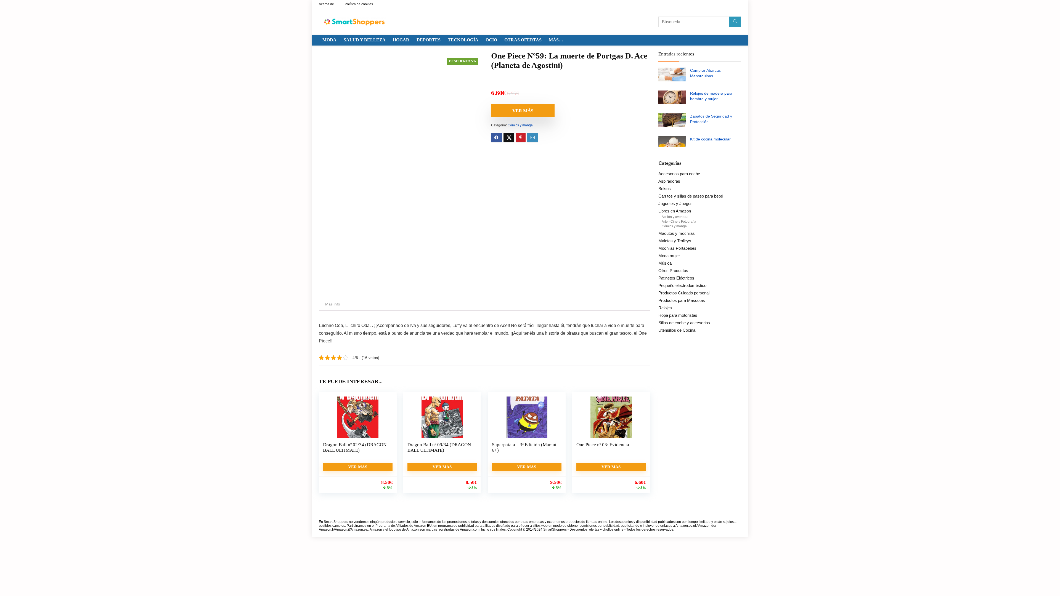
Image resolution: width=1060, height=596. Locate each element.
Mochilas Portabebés (677, 248)
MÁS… (556, 40)
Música (665, 263)
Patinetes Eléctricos (676, 278)
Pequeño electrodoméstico (682, 285)
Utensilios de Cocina (676, 330)
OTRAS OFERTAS (523, 40)
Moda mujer (669, 255)
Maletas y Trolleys (674, 240)
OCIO (491, 40)
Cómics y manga (520, 125)
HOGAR (401, 40)
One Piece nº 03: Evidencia (602, 444)
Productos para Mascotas (681, 300)
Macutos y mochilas (676, 233)
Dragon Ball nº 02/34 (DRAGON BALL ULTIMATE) (354, 447)
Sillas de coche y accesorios (684, 322)
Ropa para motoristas (677, 315)
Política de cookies (359, 4)
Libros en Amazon (674, 211)
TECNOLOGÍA (463, 40)
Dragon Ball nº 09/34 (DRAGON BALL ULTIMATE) (439, 447)
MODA (329, 40)
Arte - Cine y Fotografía (679, 221)
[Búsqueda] (735, 22)
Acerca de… (328, 4)
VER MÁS (522, 110)
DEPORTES (429, 40)
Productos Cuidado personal (683, 293)
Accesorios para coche (679, 173)
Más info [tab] (332, 304)
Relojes (665, 307)
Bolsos (664, 188)
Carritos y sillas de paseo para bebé (690, 196)
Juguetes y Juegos (675, 203)
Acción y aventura (675, 217)
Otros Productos (673, 270)
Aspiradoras (669, 181)
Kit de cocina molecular (710, 139)
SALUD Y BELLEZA (365, 40)
